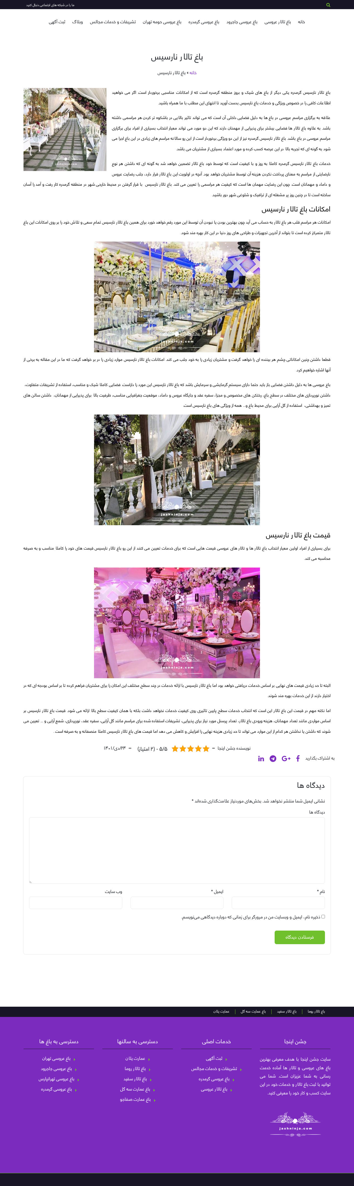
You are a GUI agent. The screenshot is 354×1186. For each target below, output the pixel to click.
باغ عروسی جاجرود (242, 21)
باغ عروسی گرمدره (204, 21)
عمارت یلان (222, 1011)
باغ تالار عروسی (278, 21)
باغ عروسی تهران (56, 1058)
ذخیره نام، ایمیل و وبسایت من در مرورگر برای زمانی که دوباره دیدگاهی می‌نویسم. (250, 916)
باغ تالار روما (316, 1011)
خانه (301, 21)
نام (322, 891)
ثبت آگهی (57, 21)
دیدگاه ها (317, 811)
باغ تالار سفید (286, 1011)
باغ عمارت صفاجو (135, 1099)
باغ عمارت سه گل (253, 1011)
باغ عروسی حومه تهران (162, 21)
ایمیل (218, 891)
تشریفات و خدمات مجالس (113, 21)
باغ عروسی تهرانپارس (56, 1078)
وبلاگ (77, 21)
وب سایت (113, 891)
